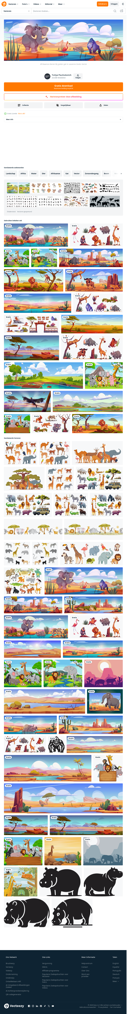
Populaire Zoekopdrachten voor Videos (54, 975)
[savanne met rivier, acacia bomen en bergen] (31, 345)
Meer (60, 4)
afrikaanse (55, 173)
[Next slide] (117, 173)
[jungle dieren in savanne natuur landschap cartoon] (20, 871)
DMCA (43, 956)
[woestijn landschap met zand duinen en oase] (47, 760)
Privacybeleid (101, 996)
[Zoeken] (113, 10)
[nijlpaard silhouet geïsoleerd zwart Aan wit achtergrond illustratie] (60, 871)
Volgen (77, 77)
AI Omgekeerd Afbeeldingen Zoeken (14, 975)
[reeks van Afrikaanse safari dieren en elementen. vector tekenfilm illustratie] (98, 474)
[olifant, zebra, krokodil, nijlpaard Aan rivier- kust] (35, 234)
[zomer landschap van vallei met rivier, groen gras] (86, 398)
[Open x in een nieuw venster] (49, 995)
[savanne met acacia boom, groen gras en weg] (90, 322)
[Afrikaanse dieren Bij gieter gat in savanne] (82, 575)
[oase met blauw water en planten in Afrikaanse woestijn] (62, 789)
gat (66, 173)
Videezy (9, 959)
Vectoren (12, 4)
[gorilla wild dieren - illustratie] (56, 736)
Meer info (9, 119)
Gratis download (62, 86)
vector (76, 173)
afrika (23, 173)
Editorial (48, 4)
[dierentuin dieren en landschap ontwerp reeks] (31, 322)
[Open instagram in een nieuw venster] (33, 995)
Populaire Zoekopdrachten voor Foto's (54, 970)
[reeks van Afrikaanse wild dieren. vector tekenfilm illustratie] (70, 500)
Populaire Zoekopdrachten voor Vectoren (54, 964)
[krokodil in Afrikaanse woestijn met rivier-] (92, 599)
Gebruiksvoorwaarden (86, 996)
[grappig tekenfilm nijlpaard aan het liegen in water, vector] (30, 717)
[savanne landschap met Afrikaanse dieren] (96, 420)
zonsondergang (91, 173)
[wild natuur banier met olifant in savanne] (103, 694)
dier (43, 173)
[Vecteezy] (3, 3)
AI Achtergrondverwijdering (17, 979)
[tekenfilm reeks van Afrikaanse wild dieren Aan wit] (96, 301)
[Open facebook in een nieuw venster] (29, 995)
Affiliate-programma (49, 959)
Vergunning (46, 952)
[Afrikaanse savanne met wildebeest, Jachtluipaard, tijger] (92, 279)
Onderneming (11, 963)
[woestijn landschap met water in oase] (89, 717)
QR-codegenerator (13, 983)
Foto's (24, 4)
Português (115, 959)
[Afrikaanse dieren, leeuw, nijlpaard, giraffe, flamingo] (95, 234)
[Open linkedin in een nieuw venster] (37, 995)
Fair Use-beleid (113, 996)
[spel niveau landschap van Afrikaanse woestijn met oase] (44, 694)
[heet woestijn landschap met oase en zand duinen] (37, 301)
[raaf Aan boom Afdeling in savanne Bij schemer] (27, 398)
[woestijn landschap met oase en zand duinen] (93, 736)
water (33, 173)
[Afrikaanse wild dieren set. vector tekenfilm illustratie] (105, 500)
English (114, 952)
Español (114, 956)
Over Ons (84, 959)
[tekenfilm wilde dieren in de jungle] (16, 257)
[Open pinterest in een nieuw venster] (41, 995)
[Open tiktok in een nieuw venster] (45, 995)
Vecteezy (9, 956)
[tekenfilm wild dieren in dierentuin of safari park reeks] (50, 420)
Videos (36, 4)
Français (114, 967)
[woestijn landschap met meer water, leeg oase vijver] (32, 642)
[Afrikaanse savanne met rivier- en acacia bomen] (85, 816)
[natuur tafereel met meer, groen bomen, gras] (43, 373)
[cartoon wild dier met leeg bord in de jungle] (17, 420)
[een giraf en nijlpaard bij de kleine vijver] (62, 841)
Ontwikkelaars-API (13, 970)
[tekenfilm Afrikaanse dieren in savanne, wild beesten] (33, 279)
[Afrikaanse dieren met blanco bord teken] (106, 760)
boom (106, 173)
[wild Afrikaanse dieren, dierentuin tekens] (90, 345)
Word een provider (84, 964)
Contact (83, 956)
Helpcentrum (85, 952)
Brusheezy (10, 952)
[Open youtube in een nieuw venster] (53, 995)
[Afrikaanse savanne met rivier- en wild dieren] (89, 257)
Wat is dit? (21, 113)
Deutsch (114, 963)
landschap (10, 173)
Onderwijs (10, 967)
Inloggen (112, 4)
